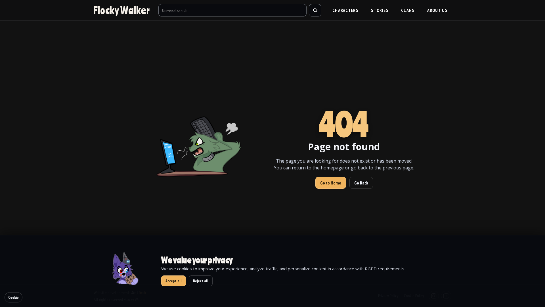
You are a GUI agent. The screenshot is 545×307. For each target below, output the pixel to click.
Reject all (200, 280)
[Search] (315, 10)
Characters (345, 10)
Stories (380, 10)
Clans (408, 10)
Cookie (13, 297)
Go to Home (330, 183)
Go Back (361, 183)
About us (437, 10)
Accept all (173, 280)
